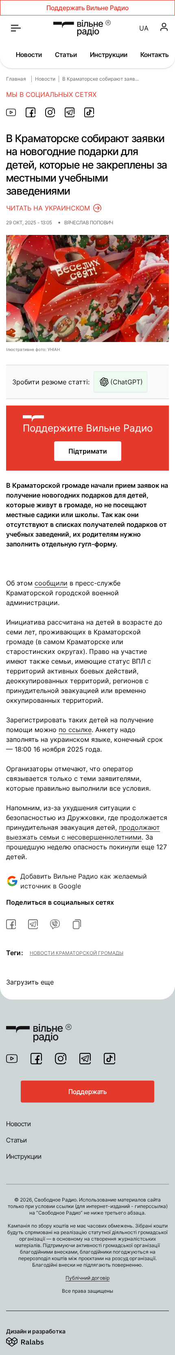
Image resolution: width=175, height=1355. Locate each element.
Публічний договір (87, 1278)
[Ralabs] (34, 1340)
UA (144, 28)
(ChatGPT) (126, 382)
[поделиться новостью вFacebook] (11, 924)
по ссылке (75, 730)
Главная (16, 79)
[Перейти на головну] (39, 1028)
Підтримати (87, 451)
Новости (29, 54)
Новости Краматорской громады (76, 953)
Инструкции (108, 54)
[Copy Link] (77, 924)
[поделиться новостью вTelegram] (33, 924)
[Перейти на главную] (82, 28)
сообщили (51, 583)
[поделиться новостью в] (11, 112)
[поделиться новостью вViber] (55, 924)
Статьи (66, 54)
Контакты (155, 54)
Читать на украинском (48, 208)
